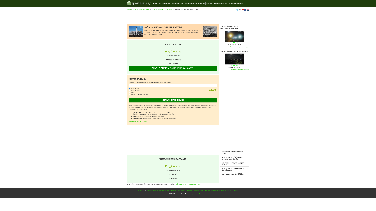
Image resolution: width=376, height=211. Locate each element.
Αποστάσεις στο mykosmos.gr (195, 190)
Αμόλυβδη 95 (135, 88)
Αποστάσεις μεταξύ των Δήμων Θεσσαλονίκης (234, 169)
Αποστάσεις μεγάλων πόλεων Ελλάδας (162, 9)
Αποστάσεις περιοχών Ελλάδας (141, 9)
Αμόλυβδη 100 (135, 90)
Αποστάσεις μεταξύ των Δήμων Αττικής (234, 164)
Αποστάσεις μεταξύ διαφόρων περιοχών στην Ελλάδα (234, 158)
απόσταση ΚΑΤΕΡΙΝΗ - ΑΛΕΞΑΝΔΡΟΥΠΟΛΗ (188, 184)
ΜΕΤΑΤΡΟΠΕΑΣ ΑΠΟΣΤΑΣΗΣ (236, 3)
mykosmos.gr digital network (199, 194)
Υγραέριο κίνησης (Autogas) (139, 94)
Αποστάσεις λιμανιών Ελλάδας (234, 174)
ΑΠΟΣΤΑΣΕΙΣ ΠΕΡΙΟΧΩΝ (191, 3)
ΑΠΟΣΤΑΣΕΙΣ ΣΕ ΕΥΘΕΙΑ (177, 3)
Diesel (132, 92)
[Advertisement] (188, 17)
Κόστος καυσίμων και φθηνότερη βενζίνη (158, 190)
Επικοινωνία (141, 190)
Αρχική (129, 9)
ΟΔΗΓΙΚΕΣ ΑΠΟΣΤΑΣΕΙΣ (164, 3)
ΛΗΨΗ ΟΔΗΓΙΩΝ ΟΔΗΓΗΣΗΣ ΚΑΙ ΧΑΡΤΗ (173, 68)
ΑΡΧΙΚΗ (155, 3)
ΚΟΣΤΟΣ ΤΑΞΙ (201, 3)
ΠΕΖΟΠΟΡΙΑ (209, 3)
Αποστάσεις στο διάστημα (178, 190)
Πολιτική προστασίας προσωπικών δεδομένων (218, 190)
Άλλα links (235, 190)
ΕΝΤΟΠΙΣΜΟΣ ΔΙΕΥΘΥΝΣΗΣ (220, 3)
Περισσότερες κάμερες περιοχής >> (239, 47)
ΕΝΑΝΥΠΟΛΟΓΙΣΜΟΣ (173, 100)
